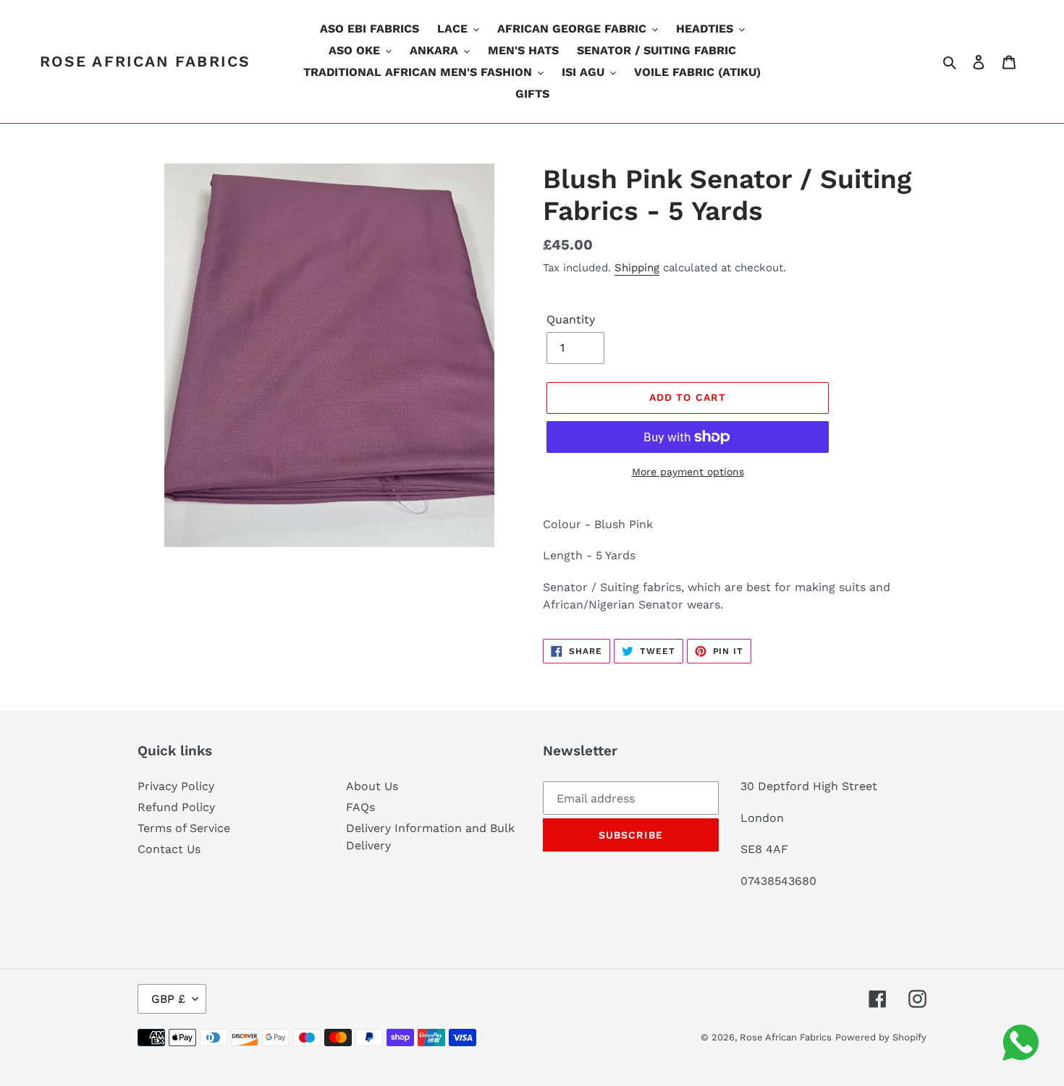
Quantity (570, 319)
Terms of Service (184, 828)
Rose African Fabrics (145, 61)
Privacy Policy (176, 786)
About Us (372, 786)
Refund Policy (176, 807)
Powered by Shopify (880, 1037)
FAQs (360, 807)
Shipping (637, 267)
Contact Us (169, 849)
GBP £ (168, 999)
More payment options (688, 472)
